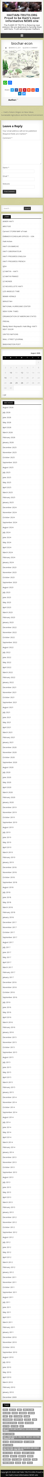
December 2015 (9, 1037)
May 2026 (7, 422)
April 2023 (7, 607)
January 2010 (8, 1392)
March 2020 (8, 792)
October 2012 (9, 1227)
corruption (18, 1419)
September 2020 (10, 762)
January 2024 (8, 562)
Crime (34, 1419)
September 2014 (10, 1112)
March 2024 (8, 552)
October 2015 (9, 1047)
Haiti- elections (8, 1434)
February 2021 (9, 737)
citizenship (18, 1416)
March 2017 (8, 967)
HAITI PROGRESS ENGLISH (14, 256)
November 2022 (10, 632)
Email (6, 176)
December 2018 (9, 867)
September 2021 (10, 702)
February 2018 (9, 912)
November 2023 (10, 572)
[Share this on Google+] (20, 90)
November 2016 (10, 987)
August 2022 (8, 647)
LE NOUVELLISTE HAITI (13, 286)
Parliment (6, 1459)
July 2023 (6, 592)
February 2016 (9, 1027)
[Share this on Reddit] (29, 90)
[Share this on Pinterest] (24, 90)
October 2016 (9, 992)
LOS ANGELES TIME (11, 291)
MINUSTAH (7, 301)
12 (22, 372)
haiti (21, 1426)
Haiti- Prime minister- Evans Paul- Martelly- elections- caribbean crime (21, 1438)
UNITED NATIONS (10, 334)
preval (34, 1459)
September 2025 (10, 462)
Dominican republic (9, 1423)
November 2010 (10, 1342)
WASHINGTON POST (12, 344)
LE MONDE (7, 281)
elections (14, 1426)
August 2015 (8, 1057)
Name (6, 167)
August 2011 (8, 1297)
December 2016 (9, 982)
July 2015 (6, 1062)
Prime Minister (8, 1463)
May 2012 (7, 1252)
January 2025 (8, 502)
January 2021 (8, 742)
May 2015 (7, 1072)
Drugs (21, 1423)
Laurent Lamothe (28, 1453)
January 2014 (8, 1152)
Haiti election (7, 1445)
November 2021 (10, 692)
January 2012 (8, 1272)
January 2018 (8, 917)
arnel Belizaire (28, 1410)
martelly (14, 1456)
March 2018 (8, 907)
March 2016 (8, 1022)
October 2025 (9, 457)
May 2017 (7, 957)
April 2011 (7, 1317)
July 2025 (6, 472)
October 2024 (9, 517)
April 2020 (7, 787)
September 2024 (10, 522)
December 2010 (9, 1337)
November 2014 (10, 1102)
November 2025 (10, 452)
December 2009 (9, 1397)
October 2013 (9, 1167)
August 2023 (8, 587)
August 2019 (8, 827)
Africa (5, 1410)
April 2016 (7, 1017)
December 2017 (9, 922)
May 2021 (7, 722)
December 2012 (9, 1217)
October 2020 (9, 757)
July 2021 (6, 712)
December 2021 (9, 687)
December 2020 (9, 747)
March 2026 (8, 432)
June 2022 (7, 657)
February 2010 (9, 1387)
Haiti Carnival (29, 1442)
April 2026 (7, 427)
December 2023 (9, 567)
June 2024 (7, 537)
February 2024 (9, 557)
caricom (31, 1413)
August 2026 (8, 407)
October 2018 (9, 877)
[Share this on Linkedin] (20, 93)
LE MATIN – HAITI (10, 271)
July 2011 (6, 1302)
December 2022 (9, 627)
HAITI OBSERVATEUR (12, 251)
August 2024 (8, 527)
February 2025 (9, 497)
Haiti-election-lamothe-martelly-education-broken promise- (20, 1430)
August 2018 (8, 887)
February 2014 (9, 1147)
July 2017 (6, 947)
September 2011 (10, 1292)
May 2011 (7, 1312)
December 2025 (9, 447)
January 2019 (8, 862)
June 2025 (7, 477)
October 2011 (9, 1287)
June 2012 (7, 1247)
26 (22, 383)
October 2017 (9, 932)
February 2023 (9, 617)
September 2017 (10, 937)
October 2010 (9, 1347)
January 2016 (8, 1032)
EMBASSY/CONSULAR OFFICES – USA (18, 236)
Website (6, 184)
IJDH (5, 266)
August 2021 (8, 707)
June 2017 (7, 952)
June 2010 (7, 1367)
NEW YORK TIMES (10, 311)
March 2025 (8, 492)
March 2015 (8, 1082)
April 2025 (7, 487)
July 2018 (6, 892)
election (6, 1426)
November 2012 (10, 1222)
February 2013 (9, 1207)
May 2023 (7, 602)
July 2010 (6, 1362)
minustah (22, 1456)
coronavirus (7, 1419)
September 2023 (10, 582)
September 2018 (10, 882)
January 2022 (8, 682)
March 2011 (8, 1322)
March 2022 (8, 672)
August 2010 (8, 1357)
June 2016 (7, 1007)
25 (16, 383)
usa (24, 1463)
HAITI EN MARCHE (11, 246)
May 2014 (7, 1132)
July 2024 (6, 532)
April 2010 (7, 1377)
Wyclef (30, 1463)
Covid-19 (27, 1419)
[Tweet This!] (12, 90)
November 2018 (10, 872)
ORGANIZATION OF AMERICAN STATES (19, 316)
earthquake (29, 1423)
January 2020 (8, 802)
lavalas (5, 1456)
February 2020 (9, 797)
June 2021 (7, 717)
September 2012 (10, 1232)
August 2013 (8, 1177)
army (19, 1410)
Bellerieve (6, 1413)
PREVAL (6, 321)
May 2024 (7, 542)
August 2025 (8, 467)
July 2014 (6, 1122)
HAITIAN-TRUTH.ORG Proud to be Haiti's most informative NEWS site (22, 18)
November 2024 (10, 512)
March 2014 (8, 1142)
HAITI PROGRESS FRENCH (14, 261)
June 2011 (7, 1307)
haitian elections (16, 1442)
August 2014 (8, 1117)
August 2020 (8, 767)
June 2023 (7, 597)
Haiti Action (7, 241)
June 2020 (7, 777)
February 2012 (9, 1267)
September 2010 (10, 1352)
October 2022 (9, 637)
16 (5, 378)
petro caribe (16, 1459)
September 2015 (10, 1052)
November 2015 (10, 1042)
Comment (7, 138)
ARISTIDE (7, 226)
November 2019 (10, 812)
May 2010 (7, 1372)
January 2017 (8, 977)
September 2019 (10, 822)
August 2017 (8, 942)
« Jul (4, 395)
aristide (12, 1410)
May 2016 (7, 1012)
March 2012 (8, 1262)
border (14, 1413)
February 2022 (9, 677)
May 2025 (7, 482)
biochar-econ (22, 43)
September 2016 (10, 997)
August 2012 (8, 1237)
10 (11, 372)
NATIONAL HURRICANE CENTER (16, 306)
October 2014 (9, 1107)
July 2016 (6, 1002)
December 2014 (9, 1097)
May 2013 (7, 1192)
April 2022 (7, 667)
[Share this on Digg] (37, 90)
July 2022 (6, 652)
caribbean (22, 1413)
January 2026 (8, 442)
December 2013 (9, 1157)
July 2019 (6, 832)
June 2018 (7, 897)
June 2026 (7, 417)
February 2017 (9, 972)
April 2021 (7, 727)
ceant (5, 1416)
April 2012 (7, 1257)
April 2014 (7, 1137)
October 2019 (9, 817)
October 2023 (9, 577)
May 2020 (7, 782)
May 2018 (7, 902)
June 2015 (7, 1067)
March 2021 (8, 732)
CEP (11, 1416)
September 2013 (10, 1172)
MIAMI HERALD (9, 296)
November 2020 (10, 752)
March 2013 (8, 1202)
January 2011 (8, 1332)
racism (18, 1463)
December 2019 (9, 807)
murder (30, 1456)
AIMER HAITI (8, 221)
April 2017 (7, 962)
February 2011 (9, 1327)
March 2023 (8, 612)
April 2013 (7, 1197)
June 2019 (7, 837)
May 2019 (7, 842)
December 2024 (9, 507)
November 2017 (10, 927)
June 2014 (7, 1127)
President (26, 1459)
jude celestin (7, 1453)
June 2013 (7, 1187)
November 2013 (10, 1162)
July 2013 (6, 1182)
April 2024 (7, 547)
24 (11, 383)
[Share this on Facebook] (16, 90)
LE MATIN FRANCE (10, 276)
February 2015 (9, 1087)
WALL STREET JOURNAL (13, 339)
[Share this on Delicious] (24, 93)
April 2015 (7, 1077)
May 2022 (7, 662)
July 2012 (6, 1242)
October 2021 (9, 697)
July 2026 (6, 412)
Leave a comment (31, 48)
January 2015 (8, 1092)
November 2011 (10, 1282)
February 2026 (9, 437)
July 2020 (6, 772)
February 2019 (9, 857)
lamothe (17, 1453)
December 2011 (9, 1277)
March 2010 (8, 1382)
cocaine (26, 1416)
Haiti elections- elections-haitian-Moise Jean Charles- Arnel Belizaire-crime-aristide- (21, 1449)
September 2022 (10, 642)
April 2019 (7, 847)
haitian (5, 1442)
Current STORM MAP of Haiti (15, 231)
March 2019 (8, 852)
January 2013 (8, 1212)
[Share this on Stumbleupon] (33, 90)
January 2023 (8, 622)
